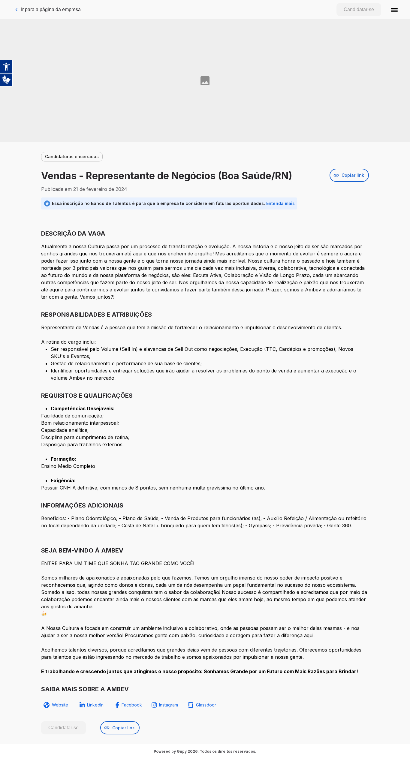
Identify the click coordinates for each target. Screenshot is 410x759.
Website (60, 704)
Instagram (168, 704)
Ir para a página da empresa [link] (51, 9)
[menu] (394, 9)
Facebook (132, 704)
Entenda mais (280, 203)
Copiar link (353, 175)
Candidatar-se (359, 9)
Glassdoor (206, 704)
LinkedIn (95, 704)
